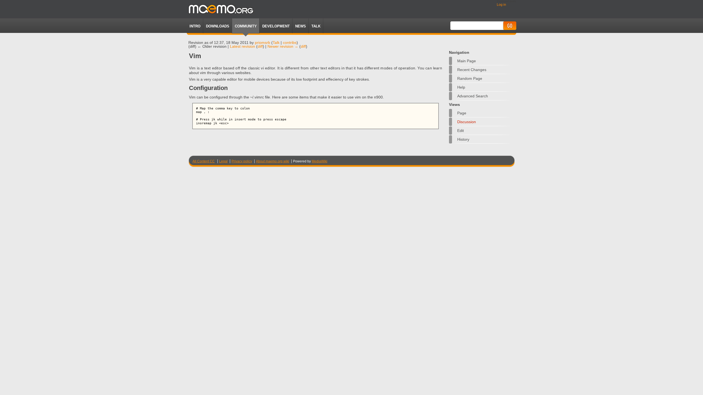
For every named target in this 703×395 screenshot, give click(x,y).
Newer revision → (282, 46)
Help (461, 87)
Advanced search (472, 96)
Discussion (466, 122)
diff (260, 46)
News (300, 26)
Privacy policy (241, 161)
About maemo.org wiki (272, 161)
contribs (290, 42)
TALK (315, 26)
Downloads (217, 26)
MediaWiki (319, 161)
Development (276, 26)
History (463, 139)
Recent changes (471, 69)
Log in (501, 5)
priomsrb (262, 42)
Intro (194, 26)
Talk (276, 42)
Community (246, 26)
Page (461, 113)
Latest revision (242, 46)
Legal (223, 161)
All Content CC (204, 161)
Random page (469, 78)
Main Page (466, 61)
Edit (460, 130)
